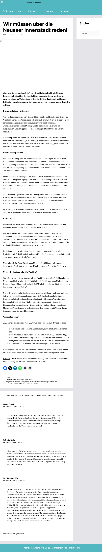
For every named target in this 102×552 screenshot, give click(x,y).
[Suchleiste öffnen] (74, 11)
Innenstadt (15, 379)
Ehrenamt (32, 11)
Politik (8, 377)
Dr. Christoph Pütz (11, 478)
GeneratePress (59, 548)
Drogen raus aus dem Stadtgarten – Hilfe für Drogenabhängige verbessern (31, 382)
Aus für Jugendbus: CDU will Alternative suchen (22, 384)
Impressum (74, 548)
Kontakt (64, 11)
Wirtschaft (28, 379)
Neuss (20, 11)
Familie (8, 379)
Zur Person (7, 11)
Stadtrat (49, 11)
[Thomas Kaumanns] (22, 3)
